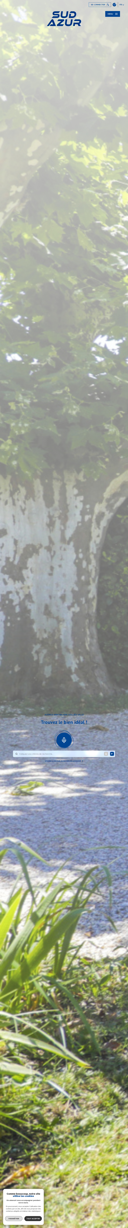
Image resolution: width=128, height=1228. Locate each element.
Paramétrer (13, 1218)
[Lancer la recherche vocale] (64, 740)
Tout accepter (33, 1218)
